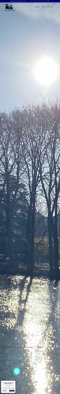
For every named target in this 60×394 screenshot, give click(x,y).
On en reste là (12, 381)
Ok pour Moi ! (12, 390)
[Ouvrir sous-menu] (40, 7)
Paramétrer (5, 390)
